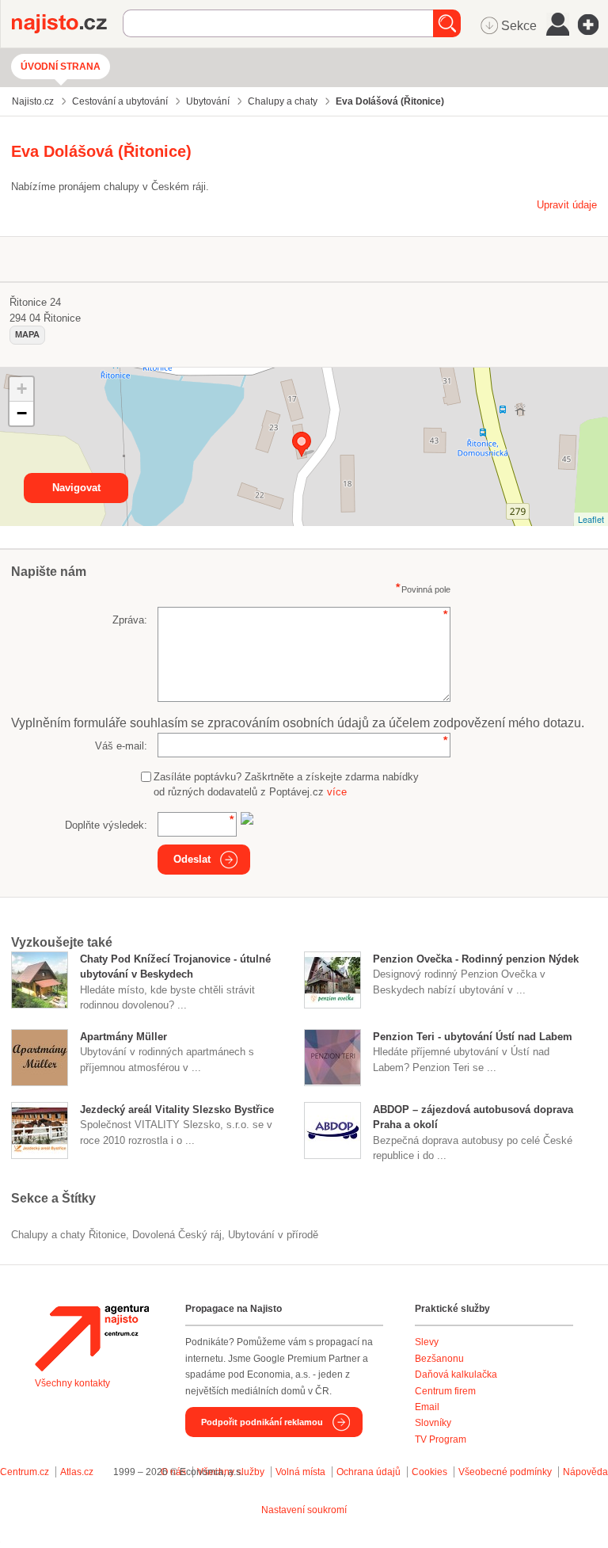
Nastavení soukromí (304, 1510)
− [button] (22, 413)
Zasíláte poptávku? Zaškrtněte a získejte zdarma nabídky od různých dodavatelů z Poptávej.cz (286, 785)
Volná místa (300, 1471)
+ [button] (22, 388)
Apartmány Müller (123, 1037)
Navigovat (76, 488)
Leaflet (591, 519)
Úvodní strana (61, 66)
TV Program (440, 1439)
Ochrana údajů (368, 1471)
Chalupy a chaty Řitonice (68, 1235)
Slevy (427, 1342)
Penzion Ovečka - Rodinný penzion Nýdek (476, 959)
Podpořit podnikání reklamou (262, 1422)
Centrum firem (445, 1391)
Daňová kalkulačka (456, 1374)
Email (427, 1407)
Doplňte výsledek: (106, 825)
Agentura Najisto (92, 1338)
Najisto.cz (67, 24)
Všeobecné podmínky (505, 1471)
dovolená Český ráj (177, 1235)
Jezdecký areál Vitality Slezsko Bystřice (177, 1109)
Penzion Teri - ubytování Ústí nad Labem (472, 1037)
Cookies (429, 1471)
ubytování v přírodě (273, 1235)
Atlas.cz (76, 1471)
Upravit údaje (567, 205)
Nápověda (585, 1471)
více (337, 792)
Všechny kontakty (72, 1383)
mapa (27, 334)
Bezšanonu (439, 1358)
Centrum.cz (24, 1471)
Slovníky (433, 1422)
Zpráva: (129, 620)
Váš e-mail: (121, 746)
